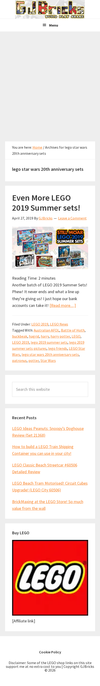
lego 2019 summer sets (49, 342)
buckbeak (19, 336)
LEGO (76, 336)
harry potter (60, 336)
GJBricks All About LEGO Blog (50, 9)
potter (33, 360)
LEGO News (59, 324)
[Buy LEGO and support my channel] (50, 614)
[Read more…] (63, 305)
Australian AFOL (46, 330)
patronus (19, 360)
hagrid (34, 336)
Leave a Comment (72, 218)
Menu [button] (53, 25)
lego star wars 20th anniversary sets (50, 354)
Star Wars (48, 360)
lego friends (57, 348)
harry (45, 336)
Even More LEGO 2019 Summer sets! (46, 202)
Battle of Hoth (73, 330)
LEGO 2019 (39, 324)
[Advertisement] (50, 84)
